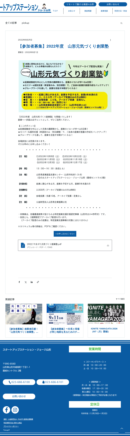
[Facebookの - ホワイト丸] (6, 410)
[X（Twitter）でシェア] (25, 282)
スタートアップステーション (18, 349)
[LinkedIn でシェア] (31, 282)
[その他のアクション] (110, 39)
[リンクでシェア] (38, 282)
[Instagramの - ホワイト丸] (15, 410)
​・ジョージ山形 (42, 349)
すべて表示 (120, 299)
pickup (25, 23)
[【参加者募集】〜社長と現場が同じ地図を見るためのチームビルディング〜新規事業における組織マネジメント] (65, 314)
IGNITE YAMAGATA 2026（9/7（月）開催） (104, 330)
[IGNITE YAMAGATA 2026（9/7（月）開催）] (106, 314)
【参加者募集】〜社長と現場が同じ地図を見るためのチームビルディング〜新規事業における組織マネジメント (64, 330)
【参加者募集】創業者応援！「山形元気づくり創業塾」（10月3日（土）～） (23, 330)
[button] (121, 23)
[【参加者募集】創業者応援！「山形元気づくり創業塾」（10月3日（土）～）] (23, 314)
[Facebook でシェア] (19, 282)
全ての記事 (11, 23)
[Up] (121, 428)
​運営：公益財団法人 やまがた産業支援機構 (18, 419)
